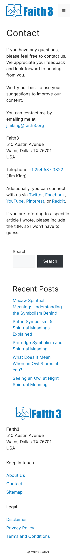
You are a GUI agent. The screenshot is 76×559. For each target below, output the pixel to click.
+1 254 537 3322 (46, 169)
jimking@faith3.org (25, 125)
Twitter (36, 194)
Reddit (58, 201)
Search (20, 251)
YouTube (15, 201)
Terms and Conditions (28, 536)
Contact (14, 483)
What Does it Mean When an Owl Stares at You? (35, 363)
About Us (15, 475)
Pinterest (35, 201)
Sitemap (14, 492)
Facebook (55, 194)
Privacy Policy (20, 527)
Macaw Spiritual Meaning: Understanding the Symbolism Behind (37, 307)
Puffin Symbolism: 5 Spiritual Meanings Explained (32, 328)
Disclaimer (16, 519)
